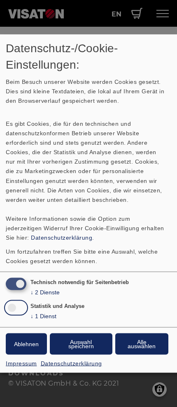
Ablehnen (26, 343)
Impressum (21, 363)
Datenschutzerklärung (61, 237)
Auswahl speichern (81, 343)
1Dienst (43, 315)
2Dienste (45, 292)
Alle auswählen (142, 343)
